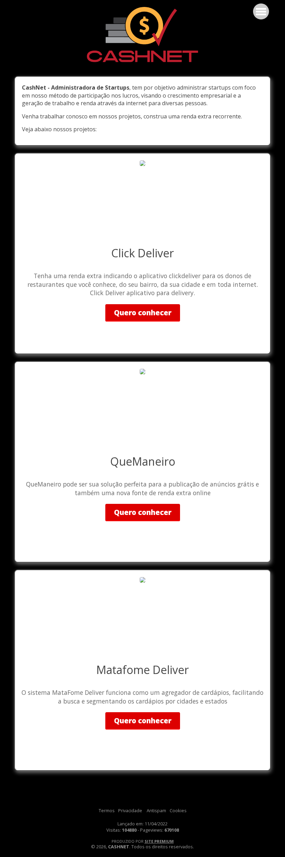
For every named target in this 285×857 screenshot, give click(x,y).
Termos (107, 810)
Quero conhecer (142, 312)
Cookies (178, 810)
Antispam (156, 810)
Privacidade (130, 810)
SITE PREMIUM (159, 841)
